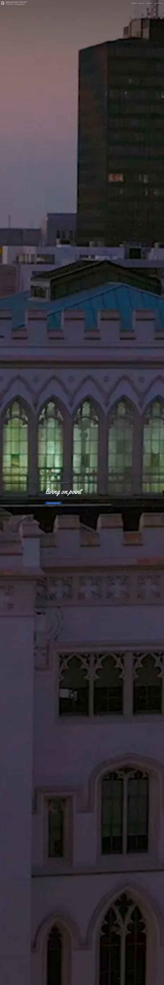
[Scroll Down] (118, 978)
